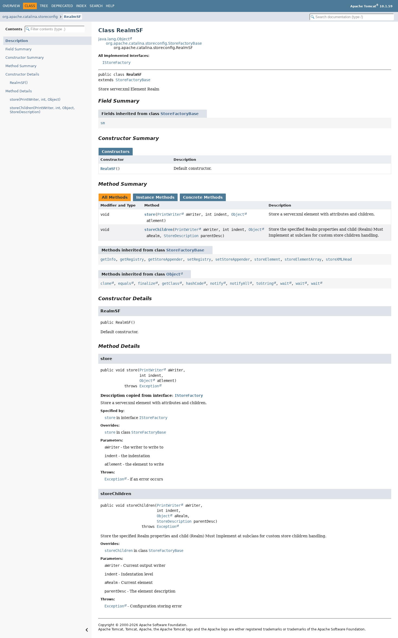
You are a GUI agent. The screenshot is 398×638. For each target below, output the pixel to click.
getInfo (108, 259)
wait (284, 283)
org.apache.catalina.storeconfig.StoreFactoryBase (154, 43)
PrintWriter (169, 214)
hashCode (194, 283)
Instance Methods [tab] (155, 197)
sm (102, 123)
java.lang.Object (113, 39)
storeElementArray (303, 259)
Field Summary (18, 49)
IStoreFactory (116, 62)
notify (216, 283)
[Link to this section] (143, 101)
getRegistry (132, 259)
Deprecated (62, 6)
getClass (170, 283)
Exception (149, 386)
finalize (146, 283)
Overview (11, 6)
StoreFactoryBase (133, 80)
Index (81, 6)
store (149, 214)
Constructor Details (22, 74)
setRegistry (199, 259)
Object (237, 214)
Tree (44, 6)
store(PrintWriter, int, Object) (35, 99)
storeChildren (158, 229)
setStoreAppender (232, 259)
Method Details (18, 91)
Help (110, 6)
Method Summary (21, 66)
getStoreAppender (165, 259)
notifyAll (239, 283)
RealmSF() (19, 83)
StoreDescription (181, 236)
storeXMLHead (339, 259)
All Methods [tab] (115, 197)
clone (105, 283)
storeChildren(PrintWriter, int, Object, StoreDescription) (42, 110)
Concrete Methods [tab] (203, 197)
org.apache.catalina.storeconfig (30, 17)
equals (124, 283)
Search (96, 6)
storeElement (267, 259)
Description (16, 41)
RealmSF (72, 17)
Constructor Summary (24, 57)
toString (264, 283)
